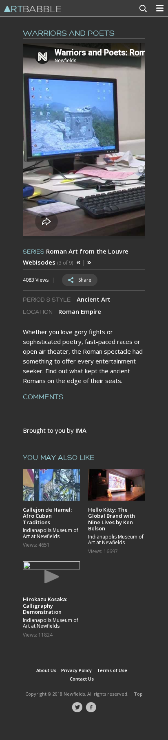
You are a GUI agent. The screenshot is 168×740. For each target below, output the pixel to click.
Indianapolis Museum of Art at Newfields (50, 533)
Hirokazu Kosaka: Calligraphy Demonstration (45, 605)
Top (138, 694)
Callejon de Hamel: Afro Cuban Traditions (47, 516)
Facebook (91, 707)
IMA (80, 430)
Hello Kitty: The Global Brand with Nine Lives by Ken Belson (111, 519)
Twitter (77, 707)
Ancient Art (94, 299)
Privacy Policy (76, 670)
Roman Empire (79, 311)
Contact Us (82, 679)
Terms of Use (112, 670)
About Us (46, 670)
